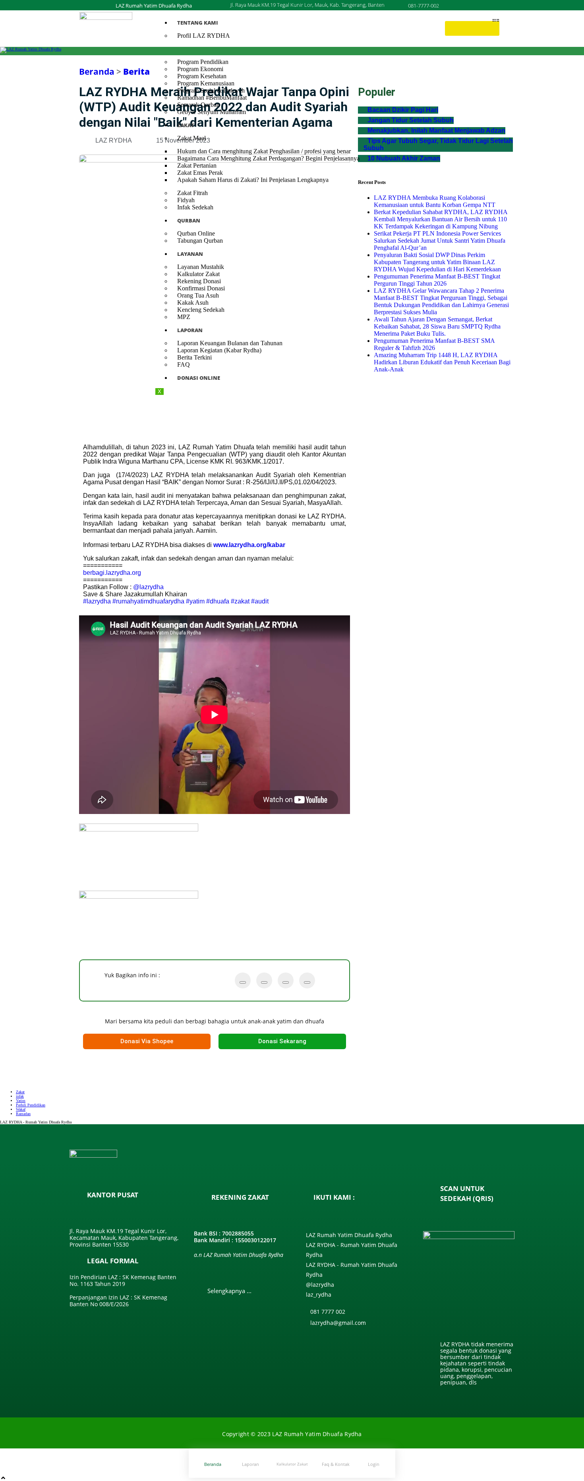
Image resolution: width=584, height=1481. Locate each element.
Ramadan (23, 1114)
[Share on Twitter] (243, 982)
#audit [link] (260, 601)
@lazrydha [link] (148, 587)
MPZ (183, 316)
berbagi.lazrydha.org (112, 572)
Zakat (20, 1092)
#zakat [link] (240, 601)
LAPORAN (190, 330)
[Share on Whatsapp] (264, 982)
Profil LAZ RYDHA (203, 35)
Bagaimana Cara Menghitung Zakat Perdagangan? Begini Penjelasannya (268, 158)
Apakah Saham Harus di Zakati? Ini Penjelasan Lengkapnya (253, 179)
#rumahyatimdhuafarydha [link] (148, 601)
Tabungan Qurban (200, 240)
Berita (136, 71)
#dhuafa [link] (217, 601)
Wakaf (20, 1109)
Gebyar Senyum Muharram (211, 111)
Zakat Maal (191, 138)
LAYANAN (190, 253)
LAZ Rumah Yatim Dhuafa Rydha (154, 5)
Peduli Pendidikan (30, 1105)
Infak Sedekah (195, 207)
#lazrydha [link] (97, 601)
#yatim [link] (195, 601)
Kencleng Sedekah (200, 309)
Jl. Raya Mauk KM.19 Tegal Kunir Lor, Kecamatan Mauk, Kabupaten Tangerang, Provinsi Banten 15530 (124, 1237)
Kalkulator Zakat (292, 1464)
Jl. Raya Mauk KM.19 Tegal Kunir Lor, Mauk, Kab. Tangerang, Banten (307, 4)
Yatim (20, 1100)
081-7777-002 (423, 5)
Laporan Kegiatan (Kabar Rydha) (219, 350)
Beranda (96, 71)
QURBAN (188, 220)
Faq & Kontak (336, 1464)
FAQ (183, 364)
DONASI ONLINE (198, 377)
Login (373, 1464)
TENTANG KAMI (197, 22)
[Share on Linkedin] (307, 982)
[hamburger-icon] (496, 20)
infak (20, 1096)
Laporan (250, 1464)
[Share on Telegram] (285, 982)
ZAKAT (185, 125)
